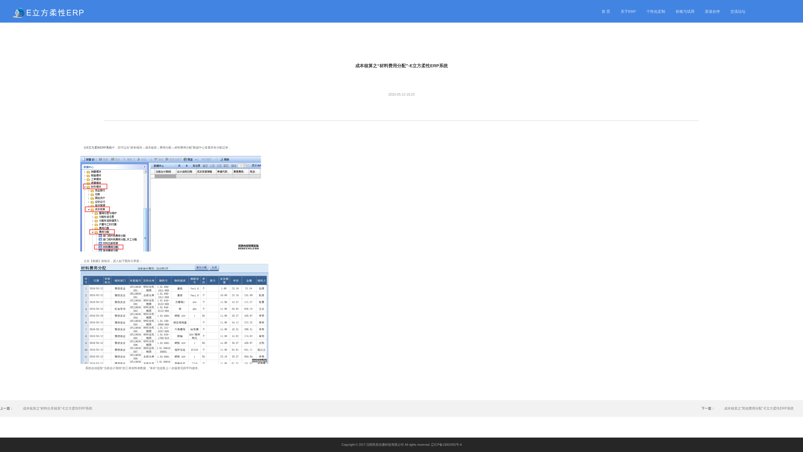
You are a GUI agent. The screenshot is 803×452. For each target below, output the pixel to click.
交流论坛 (737, 11)
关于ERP (628, 11)
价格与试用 (685, 11)
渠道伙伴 (712, 11)
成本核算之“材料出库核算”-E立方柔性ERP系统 (57, 408)
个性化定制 (655, 11)
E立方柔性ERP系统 (99, 147)
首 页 (606, 11)
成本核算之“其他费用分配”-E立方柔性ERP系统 (759, 408)
